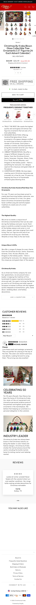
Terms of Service (18, 576)
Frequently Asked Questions (18, 561)
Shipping (10, 63)
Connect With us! (17, 585)
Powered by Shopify (18, 603)
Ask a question (18, 297)
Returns (18, 570)
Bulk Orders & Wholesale (18, 567)
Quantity (18, 69)
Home (18, 42)
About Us (18, 558)
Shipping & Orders (18, 564)
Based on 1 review (8, 317)
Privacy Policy (18, 573)
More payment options (18, 105)
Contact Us (18, 579)
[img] (13, 342)
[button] (15, 67)
